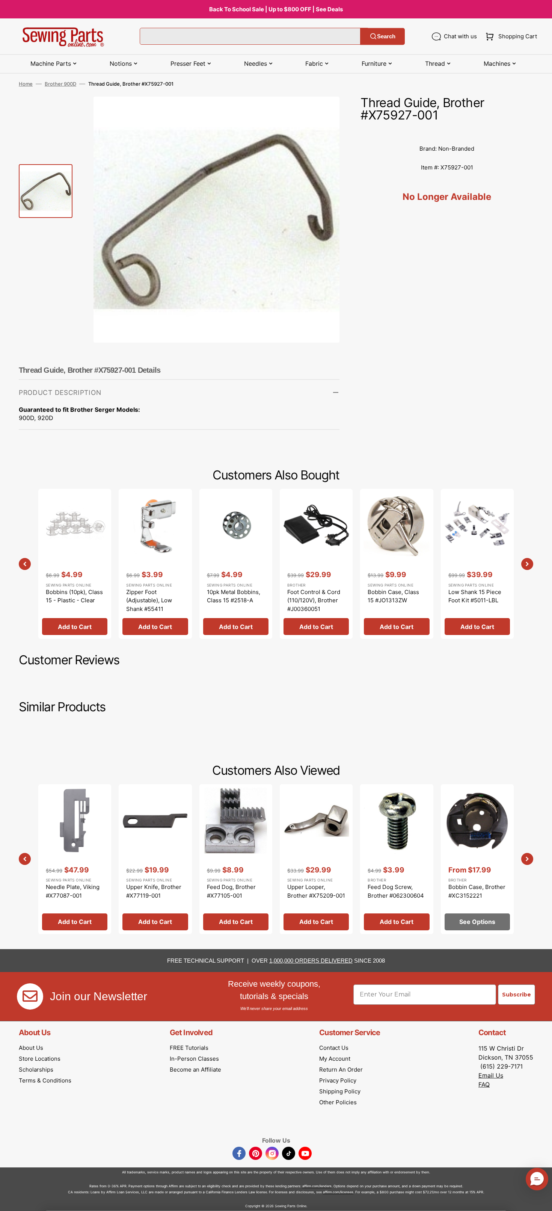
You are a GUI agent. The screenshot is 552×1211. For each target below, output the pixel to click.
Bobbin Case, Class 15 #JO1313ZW (393, 596)
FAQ (484, 1084)
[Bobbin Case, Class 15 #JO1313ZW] (396, 564)
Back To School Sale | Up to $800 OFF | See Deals (276, 9)
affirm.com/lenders (317, 1186)
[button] (509, 36)
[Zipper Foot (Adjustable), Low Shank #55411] (155, 564)
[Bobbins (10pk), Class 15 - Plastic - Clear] (74, 564)
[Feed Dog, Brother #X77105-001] (235, 859)
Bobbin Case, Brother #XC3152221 (476, 891)
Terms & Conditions (45, 1080)
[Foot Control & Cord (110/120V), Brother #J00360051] (316, 564)
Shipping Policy (339, 1091)
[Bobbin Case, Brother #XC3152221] (477, 859)
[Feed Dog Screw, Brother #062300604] (396, 859)
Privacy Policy (337, 1080)
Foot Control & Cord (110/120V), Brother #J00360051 (313, 600)
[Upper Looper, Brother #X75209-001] (316, 859)
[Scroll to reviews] (446, 131)
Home (26, 84)
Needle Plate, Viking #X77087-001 (73, 891)
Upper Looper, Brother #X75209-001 (316, 891)
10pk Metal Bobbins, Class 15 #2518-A (233, 596)
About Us (31, 1047)
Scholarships (36, 1069)
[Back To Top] (540, 1199)
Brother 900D (60, 84)
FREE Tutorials (189, 1047)
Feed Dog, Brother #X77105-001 (231, 891)
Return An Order (341, 1069)
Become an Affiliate (195, 1069)
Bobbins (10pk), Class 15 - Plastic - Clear (74, 596)
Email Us (490, 1075)
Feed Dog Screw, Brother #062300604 (396, 891)
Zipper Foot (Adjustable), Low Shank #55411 (149, 600)
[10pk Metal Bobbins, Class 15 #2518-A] (235, 564)
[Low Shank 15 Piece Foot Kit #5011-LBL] (477, 564)
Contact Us (333, 1047)
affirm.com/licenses (338, 1192)
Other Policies (338, 1102)
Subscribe (516, 994)
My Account (334, 1058)
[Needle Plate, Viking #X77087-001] (74, 859)
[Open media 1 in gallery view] (322, 113)
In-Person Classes (194, 1058)
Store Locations (39, 1058)
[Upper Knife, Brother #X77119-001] (155, 859)
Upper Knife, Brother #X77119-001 (153, 891)
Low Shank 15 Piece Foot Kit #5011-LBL (474, 596)
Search (386, 36)
